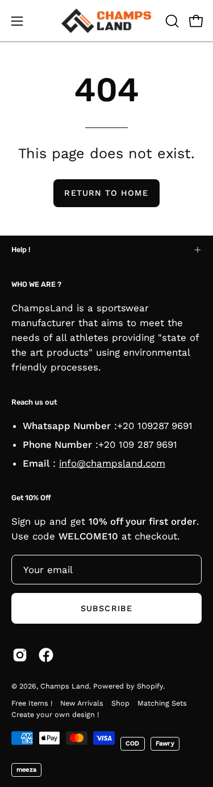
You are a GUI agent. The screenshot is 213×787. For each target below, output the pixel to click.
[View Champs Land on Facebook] (46, 655)
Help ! (20, 249)
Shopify (150, 686)
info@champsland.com (112, 463)
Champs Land (64, 686)
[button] (171, 21)
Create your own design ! (55, 714)
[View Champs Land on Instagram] (19, 655)
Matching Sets (162, 703)
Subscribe (106, 608)
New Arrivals (81, 703)
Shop (120, 703)
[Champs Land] (106, 21)
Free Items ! (31, 703)
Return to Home (106, 192)
